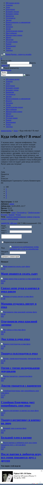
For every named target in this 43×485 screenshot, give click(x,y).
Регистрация (6, 70)
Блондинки (10, 9)
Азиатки (9, 5)
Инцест (9, 24)
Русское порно (12, 42)
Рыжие (8, 44)
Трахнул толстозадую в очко (19, 353)
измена (29, 217)
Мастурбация (11, 33)
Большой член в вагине (16, 437)
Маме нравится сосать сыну (19, 273)
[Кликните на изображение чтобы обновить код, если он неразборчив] (26, 249)
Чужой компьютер (11, 68)
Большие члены (12, 14)
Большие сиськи (12, 12)
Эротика (9, 50)
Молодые (9, 40)
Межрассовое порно (14, 35)
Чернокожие (11, 46)
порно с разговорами (9, 219)
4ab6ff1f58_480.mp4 (9, 223)
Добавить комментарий (10, 257)
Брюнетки (10, 16)
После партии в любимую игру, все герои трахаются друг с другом (21, 457)
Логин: (4, 63)
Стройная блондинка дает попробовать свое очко (18, 404)
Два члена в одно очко (15, 339)
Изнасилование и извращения (18, 22)
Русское (4, 215)
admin (11, 204)
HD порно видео (12, 3)
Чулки (8, 48)
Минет (8, 37)
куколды (36, 217)
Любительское (34, 212)
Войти (4, 72)
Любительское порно (14, 31)
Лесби (8, 29)
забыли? (5, 65)
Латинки (9, 27)
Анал (8, 7)
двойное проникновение (16, 217)
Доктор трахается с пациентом (21, 385)
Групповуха (10, 18)
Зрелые (9, 20)
